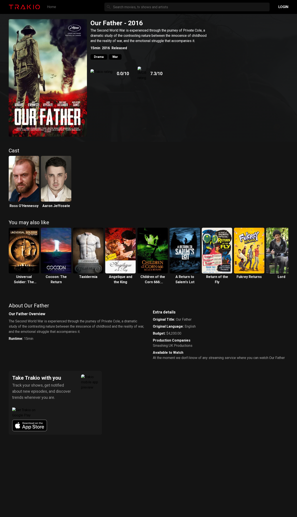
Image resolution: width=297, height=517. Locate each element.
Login (283, 7)
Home (51, 7)
